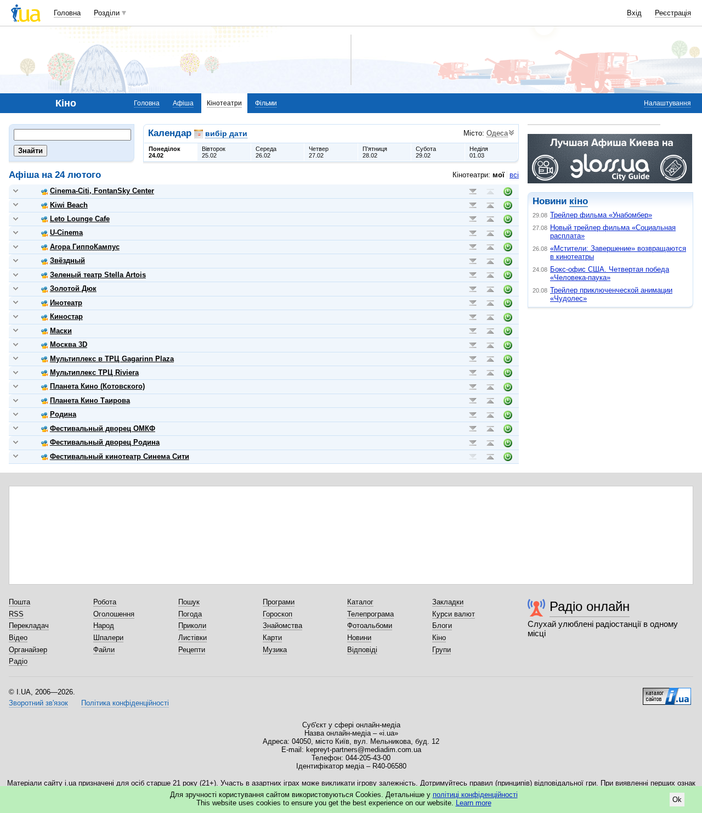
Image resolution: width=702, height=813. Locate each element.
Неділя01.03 (478, 152)
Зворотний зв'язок (38, 703)
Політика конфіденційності (125, 703)
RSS (16, 614)
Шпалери (108, 637)
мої (498, 175)
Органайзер (28, 650)
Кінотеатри (224, 103)
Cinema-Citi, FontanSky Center (102, 191)
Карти (272, 637)
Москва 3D (68, 344)
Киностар (66, 316)
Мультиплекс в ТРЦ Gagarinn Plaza (112, 359)
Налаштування (667, 103)
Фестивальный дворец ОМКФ (102, 428)
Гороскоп (277, 614)
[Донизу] (472, 191)
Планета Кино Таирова (90, 400)
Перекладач (29, 625)
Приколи (192, 625)
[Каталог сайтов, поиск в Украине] (667, 692)
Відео (18, 637)
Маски (61, 331)
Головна (67, 13)
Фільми (266, 103)
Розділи (107, 13)
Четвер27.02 (319, 152)
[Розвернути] (15, 191)
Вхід (634, 13)
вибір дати (226, 133)
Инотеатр (66, 303)
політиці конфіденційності (475, 794)
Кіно (439, 637)
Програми (279, 602)
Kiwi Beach (69, 205)
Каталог (360, 602)
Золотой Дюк (73, 288)
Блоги (442, 625)
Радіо (18, 661)
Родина (63, 414)
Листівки (192, 637)
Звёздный (67, 260)
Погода (190, 614)
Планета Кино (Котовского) (97, 386)
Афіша (183, 103)
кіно (578, 201)
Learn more (473, 803)
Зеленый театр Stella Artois (98, 275)
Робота (104, 602)
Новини (359, 637)
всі (514, 175)
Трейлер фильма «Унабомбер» (601, 215)
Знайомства (282, 625)
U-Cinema (66, 232)
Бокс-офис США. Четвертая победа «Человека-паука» (609, 273)
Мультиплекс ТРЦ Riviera (94, 372)
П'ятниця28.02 (375, 152)
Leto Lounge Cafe (80, 219)
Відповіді (362, 650)
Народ (103, 625)
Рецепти (191, 650)
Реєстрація (673, 13)
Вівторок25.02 (213, 152)
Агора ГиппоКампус (85, 247)
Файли (104, 650)
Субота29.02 (426, 152)
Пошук (189, 602)
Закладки (447, 602)
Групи (441, 650)
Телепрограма (370, 614)
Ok (677, 799)
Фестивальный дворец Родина (105, 442)
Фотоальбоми (369, 625)
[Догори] (490, 191)
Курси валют (453, 614)
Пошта (19, 602)
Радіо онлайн (590, 606)
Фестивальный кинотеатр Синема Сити (119, 456)
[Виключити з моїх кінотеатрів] (507, 191)
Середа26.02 (266, 152)
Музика (275, 650)
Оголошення (113, 614)
